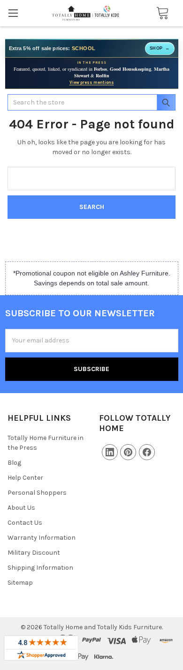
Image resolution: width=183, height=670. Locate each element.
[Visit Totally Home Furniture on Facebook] (147, 452)
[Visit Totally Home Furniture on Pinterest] (128, 452)
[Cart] (160, 13)
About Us (21, 508)
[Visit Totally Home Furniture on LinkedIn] (110, 452)
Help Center (25, 478)
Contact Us (25, 523)
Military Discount (34, 553)
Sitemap (20, 583)
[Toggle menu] (13, 13)
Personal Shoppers (37, 493)
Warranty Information (42, 538)
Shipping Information (40, 568)
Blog (14, 463)
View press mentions (91, 82)
